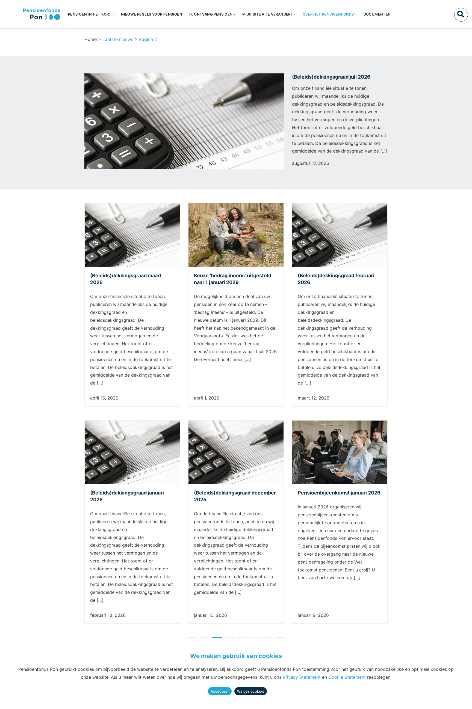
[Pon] (32, 14)
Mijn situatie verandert (267, 14)
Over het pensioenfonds (328, 14)
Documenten (377, 14)
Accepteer (220, 691)
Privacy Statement (302, 677)
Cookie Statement (347, 677)
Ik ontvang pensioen (211, 14)
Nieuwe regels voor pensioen (151, 14)
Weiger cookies (250, 691)
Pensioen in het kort (89, 14)
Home (90, 39)
